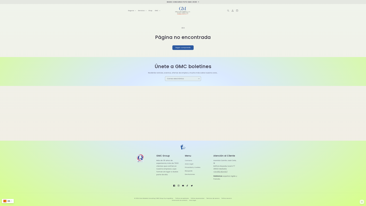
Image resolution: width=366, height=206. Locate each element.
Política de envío (227, 198)
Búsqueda (188, 171)
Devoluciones (190, 174)
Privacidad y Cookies (192, 167)
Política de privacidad (197, 198)
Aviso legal (192, 200)
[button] (132, 10)
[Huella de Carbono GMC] (183, 150)
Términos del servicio (213, 198)
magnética (169, 198)
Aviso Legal (189, 164)
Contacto (188, 160)
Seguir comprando (183, 47)
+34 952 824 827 (220, 172)
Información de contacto (179, 200)
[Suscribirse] (199, 78)
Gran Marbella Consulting (147, 198)
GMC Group (159, 198)
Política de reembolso (182, 198)
